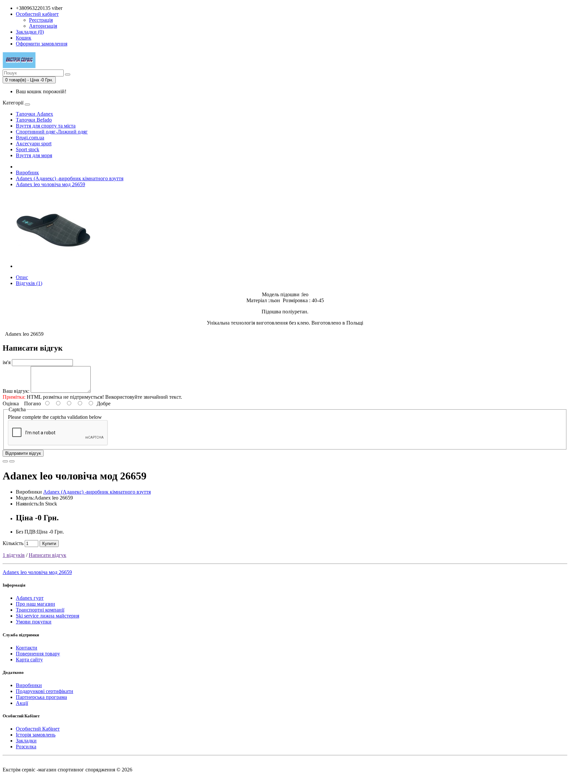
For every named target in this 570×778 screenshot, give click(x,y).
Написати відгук (47, 555)
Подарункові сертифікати (44, 691)
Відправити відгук (23, 453)
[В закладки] (5, 461)
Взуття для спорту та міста (46, 126)
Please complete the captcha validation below (55, 417)
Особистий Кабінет (38, 729)
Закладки (26, 740)
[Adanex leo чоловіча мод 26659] (53, 266)
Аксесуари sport (33, 143)
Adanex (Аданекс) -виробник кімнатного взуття (69, 178)
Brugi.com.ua (30, 137)
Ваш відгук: (16, 391)
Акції (22, 703)
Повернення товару (38, 653)
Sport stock (27, 149)
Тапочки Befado (34, 120)
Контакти (26, 647)
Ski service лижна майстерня (47, 616)
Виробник (27, 172)
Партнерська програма (41, 697)
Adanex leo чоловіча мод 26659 (50, 184)
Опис (22, 277)
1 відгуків (14, 555)
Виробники (29, 685)
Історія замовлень (35, 734)
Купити (49, 543)
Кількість (13, 543)
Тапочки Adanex (34, 114)
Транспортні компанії (40, 610)
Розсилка (26, 746)
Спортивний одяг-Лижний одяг (52, 131)
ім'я (7, 362)
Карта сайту (29, 659)
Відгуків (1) (29, 283)
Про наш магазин (35, 604)
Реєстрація (41, 20)
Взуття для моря (34, 155)
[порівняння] (12, 461)
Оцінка (11, 403)
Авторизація (43, 26)
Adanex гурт (30, 598)
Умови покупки (33, 621)
